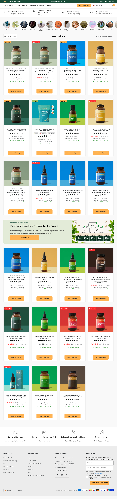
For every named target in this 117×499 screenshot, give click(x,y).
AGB (29, 472)
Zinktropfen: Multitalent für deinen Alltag (44, 191)
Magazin (49, 6)
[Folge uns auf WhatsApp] (66, 475)
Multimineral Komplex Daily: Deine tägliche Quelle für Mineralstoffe (16, 278)
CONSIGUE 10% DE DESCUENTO (99, 482)
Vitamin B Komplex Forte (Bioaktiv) (100, 71)
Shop (18, 6)
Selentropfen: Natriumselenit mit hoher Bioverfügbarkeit (73, 191)
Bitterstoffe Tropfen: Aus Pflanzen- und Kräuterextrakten (72, 278)
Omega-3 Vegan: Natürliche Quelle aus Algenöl (72, 130)
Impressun (31, 458)
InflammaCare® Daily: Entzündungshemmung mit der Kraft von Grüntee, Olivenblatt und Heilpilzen (44, 71)
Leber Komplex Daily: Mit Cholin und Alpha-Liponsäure (16, 71)
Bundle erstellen (24, 237)
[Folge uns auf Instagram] (62, 475)
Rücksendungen (8, 466)
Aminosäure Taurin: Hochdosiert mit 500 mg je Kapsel (16, 337)
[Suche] (105, 5)
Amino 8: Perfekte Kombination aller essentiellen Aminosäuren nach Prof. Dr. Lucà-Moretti (16, 130)
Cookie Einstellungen (34, 463)
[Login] (109, 5)
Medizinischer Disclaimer (36, 475)
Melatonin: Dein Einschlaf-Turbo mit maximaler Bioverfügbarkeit (16, 396)
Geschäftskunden (8, 472)
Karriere (5, 469)
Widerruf (30, 466)
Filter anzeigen (11, 36)
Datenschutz (32, 461)
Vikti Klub (106, 441)
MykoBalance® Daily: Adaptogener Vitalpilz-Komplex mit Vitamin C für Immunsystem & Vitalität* (16, 191)
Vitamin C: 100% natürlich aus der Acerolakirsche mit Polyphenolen (100, 130)
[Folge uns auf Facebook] (57, 475)
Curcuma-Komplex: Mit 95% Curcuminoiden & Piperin (72, 337)
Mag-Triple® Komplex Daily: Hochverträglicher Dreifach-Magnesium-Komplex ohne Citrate (72, 71)
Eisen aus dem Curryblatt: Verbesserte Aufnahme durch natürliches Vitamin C (100, 191)
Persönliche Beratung (37, 6)
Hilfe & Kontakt (8, 458)
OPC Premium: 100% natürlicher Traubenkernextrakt (101, 337)
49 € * (64, 1)
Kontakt (102, 1)
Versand (30, 469)
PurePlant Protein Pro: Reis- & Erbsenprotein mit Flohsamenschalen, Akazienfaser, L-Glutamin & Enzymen (44, 130)
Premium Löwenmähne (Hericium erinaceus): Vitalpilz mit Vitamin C (72, 396)
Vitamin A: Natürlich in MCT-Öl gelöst (44, 278)
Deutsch (97, 6)
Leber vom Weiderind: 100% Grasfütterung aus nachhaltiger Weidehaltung (100, 278)
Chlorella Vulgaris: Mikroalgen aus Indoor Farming (44, 396)
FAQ (106, 1)
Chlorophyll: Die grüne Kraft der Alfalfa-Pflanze (44, 337)
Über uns (25, 6)
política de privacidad (99, 473)
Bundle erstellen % (84, 5)
